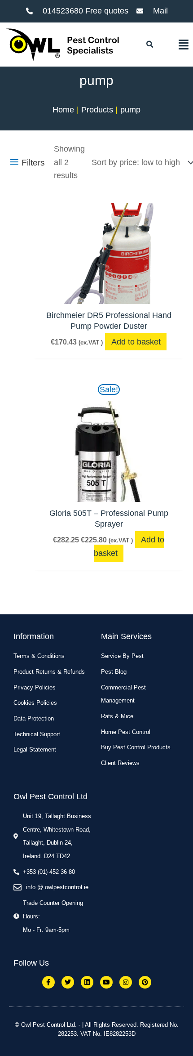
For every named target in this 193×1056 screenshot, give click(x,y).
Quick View (108, 294)
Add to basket (136, 341)
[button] (149, 44)
